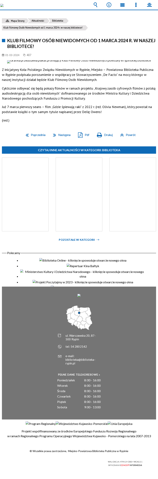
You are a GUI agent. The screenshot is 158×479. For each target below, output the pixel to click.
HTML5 (71, 462)
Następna (60, 134)
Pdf (82, 134)
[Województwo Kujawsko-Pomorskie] (82, 423)
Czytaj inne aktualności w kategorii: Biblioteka (79, 150)
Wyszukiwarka (95, 5)
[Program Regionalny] (41, 423)
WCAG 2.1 (89, 462)
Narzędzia (109, 5)
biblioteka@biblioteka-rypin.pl (80, 361)
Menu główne (122, 5)
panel (149, 5)
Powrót (126, 134)
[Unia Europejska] (120, 423)
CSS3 (77, 462)
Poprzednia (34, 134)
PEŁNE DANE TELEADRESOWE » (79, 374)
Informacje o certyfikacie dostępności (31, 462)
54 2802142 (79, 346)
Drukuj (103, 134)
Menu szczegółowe (136, 5)
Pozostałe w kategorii (77, 239)
